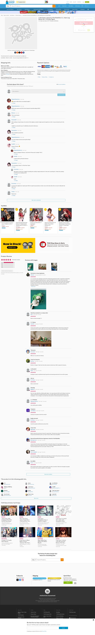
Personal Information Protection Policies (35, 616)
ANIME (21, 516)
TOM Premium (21, 615)
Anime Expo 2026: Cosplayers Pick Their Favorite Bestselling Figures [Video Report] (7, 520)
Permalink (44, 274)
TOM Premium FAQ (47, 614)
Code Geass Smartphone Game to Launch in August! (43, 520)
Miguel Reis (31, 491)
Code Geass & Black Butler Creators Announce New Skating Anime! (25, 542)
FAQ (39, 77)
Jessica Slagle (7, 491)
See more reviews (48, 474)
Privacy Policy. (44, 631)
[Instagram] (23, 580)
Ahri (5, 488)
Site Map (58, 612)
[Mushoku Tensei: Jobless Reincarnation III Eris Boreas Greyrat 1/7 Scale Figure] (65, 214)
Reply (14, 103)
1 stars (2, 267)
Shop (68, 1)
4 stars (2, 263)
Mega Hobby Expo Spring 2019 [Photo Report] (42, 541)
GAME (39, 516)
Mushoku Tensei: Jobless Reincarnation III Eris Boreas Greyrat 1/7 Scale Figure (65, 224)
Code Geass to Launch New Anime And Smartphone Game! (61, 520)
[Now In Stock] (18, 245)
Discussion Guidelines (61, 84)
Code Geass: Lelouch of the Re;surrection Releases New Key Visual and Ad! (61, 542)
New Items (64, 6)
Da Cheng (33, 379)
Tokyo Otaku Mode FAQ (47, 616)
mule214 (32, 323)
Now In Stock (74, 9)
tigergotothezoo (34, 401)
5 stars (2, 262)
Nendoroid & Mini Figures (38, 9)
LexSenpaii (55, 484)
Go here (7, 74)
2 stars (2, 266)
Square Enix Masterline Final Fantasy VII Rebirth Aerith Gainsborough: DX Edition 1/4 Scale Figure (22, 224)
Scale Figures (27, 9)
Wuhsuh (32, 274)
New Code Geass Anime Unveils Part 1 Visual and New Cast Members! (25, 520)
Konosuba (33, 351)
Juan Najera (33, 410)
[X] (17, 580)
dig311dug (33, 429)
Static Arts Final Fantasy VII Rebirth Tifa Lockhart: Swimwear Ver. (50, 224)
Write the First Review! (7, 270)
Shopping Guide (21, 2)
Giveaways (82, 9)
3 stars (2, 264)
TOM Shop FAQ (46, 612)
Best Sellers (71, 6)
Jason (32, 462)
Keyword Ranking (59, 616)
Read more (33, 286)
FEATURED (4, 538)
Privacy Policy (33, 614)
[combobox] (31, 6)
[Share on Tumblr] (15, 53)
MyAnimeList (73, 617)
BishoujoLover (34, 440)
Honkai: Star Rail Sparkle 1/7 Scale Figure (36, 223)
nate (32, 314)
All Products (77, 6)
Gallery (74, 1)
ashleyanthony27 (8, 495)
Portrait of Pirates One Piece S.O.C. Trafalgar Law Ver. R (7, 223)
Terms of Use (44, 77)
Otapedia (79, 1)
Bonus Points (66, 9)
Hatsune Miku (58, 9)
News (71, 1)
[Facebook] (20, 580)
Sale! (59, 6)
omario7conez (31, 484)
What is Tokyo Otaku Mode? (22, 613)
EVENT (3, 516)
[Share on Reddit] (17, 53)
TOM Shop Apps (72, 612)
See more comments (36, 200)
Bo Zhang (33, 420)
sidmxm (30, 495)
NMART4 (33, 389)
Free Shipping (50, 9)
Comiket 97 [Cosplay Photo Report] (7, 540)
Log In (84, 1)
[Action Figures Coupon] (47, 12)
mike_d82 (55, 495)
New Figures (19, 9)
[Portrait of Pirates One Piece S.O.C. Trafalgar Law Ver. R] (7, 214)
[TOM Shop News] (54, 244)
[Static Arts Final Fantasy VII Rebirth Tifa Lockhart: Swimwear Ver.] (50, 214)
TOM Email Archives (60, 614)
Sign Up (87, 2)
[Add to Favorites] (12, 209)
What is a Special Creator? (59, 618)
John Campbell (34, 452)
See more (36, 498)
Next (72, 220)
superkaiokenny (56, 491)
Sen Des (32, 361)
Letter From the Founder (21, 617)
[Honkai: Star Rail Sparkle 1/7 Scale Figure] (36, 214)
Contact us (51, 77)
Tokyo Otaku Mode (46, 2)
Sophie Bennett (7, 484)
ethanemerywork (32, 488)
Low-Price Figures (10, 9)
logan (32, 370)
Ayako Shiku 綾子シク (56, 488)
